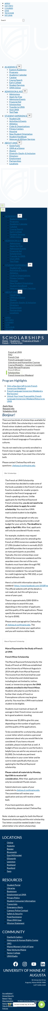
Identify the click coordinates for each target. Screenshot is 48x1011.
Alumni (12, 150)
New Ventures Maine (16, 949)
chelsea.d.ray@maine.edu (23, 465)
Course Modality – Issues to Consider (25, 365)
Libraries (11, 888)
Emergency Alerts (15, 907)
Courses (9, 8)
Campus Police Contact (17, 910)
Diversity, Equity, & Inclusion (22, 153)
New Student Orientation (21, 134)
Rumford (11, 868)
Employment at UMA (16, 894)
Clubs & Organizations (19, 126)
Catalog (12, 77)
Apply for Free (15, 96)
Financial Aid (15, 102)
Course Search (15, 80)
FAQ (10, 354)
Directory (13, 156)
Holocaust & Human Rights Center (22, 940)
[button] (41, 1004)
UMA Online (15, 87)
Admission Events (17, 99)
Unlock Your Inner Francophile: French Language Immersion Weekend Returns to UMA (26, 399)
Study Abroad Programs (19, 367)
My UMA (8, 15)
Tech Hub (9, 13)
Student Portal (13, 885)
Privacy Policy (13, 897)
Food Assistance (14, 917)
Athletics (13, 123)
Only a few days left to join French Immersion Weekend (22, 387)
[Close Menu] (3, 210)
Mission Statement (15, 923)
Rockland (11, 865)
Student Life (14, 118)
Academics (11, 67)
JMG (9, 943)
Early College (15, 82)
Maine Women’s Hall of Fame (20, 946)
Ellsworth (11, 858)
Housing (13, 131)
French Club (13, 357)
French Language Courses (19, 359)
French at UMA (15, 352)
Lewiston (11, 861)
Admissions (14, 94)
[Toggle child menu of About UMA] (19, 142)
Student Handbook (18, 136)
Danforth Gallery (14, 937)
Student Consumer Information (21, 901)
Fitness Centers (16, 129)
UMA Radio (12, 956)
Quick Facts (14, 145)
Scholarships (15, 104)
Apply (7, 3)
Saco (9, 871)
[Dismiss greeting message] (35, 1002)
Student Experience (16, 116)
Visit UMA (14, 109)
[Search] (23, 20)
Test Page (13, 112)
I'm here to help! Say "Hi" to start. (24, 1004)
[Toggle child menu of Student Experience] (29, 115)
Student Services (17, 85)
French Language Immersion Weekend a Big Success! (25, 392)
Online (10, 842)
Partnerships (15, 161)
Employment (15, 158)
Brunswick (12, 852)
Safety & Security (15, 913)
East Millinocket (14, 855)
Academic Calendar (18, 75)
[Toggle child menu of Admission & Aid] (25, 91)
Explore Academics (17, 69)
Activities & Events (17, 121)
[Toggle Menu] (2, 206)
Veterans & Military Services (22, 139)
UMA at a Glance (16, 148)
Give (7, 10)
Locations (13, 163)
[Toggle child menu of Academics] (19, 66)
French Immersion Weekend (20, 375)
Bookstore (12, 891)
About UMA (11, 143)
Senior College (13, 953)
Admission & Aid (14, 91)
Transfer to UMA (17, 107)
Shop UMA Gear (14, 920)
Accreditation (7, 993)
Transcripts (12, 904)
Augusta (11, 845)
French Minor (14, 370)
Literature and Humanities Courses (24, 362)
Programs (13, 72)
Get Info (9, 6)
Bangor (10, 849)
